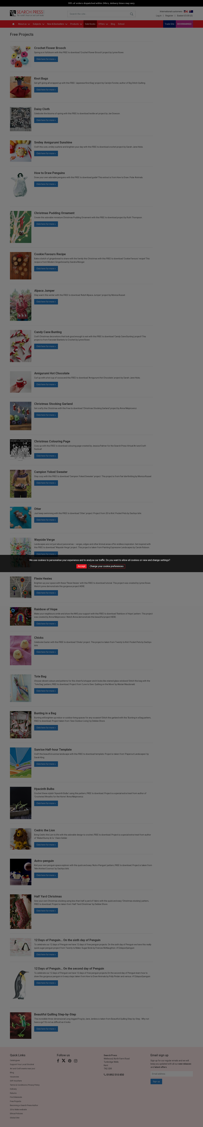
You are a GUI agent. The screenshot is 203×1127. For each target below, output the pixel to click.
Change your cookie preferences (106, 566)
